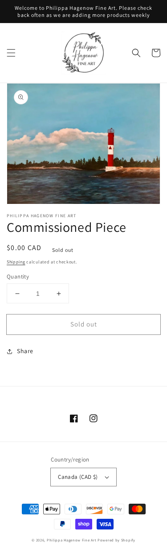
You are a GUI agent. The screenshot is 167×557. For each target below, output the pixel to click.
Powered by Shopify (116, 539)
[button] (11, 53)
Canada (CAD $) (78, 477)
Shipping (16, 262)
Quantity (18, 276)
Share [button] (25, 351)
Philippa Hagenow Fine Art (72, 539)
